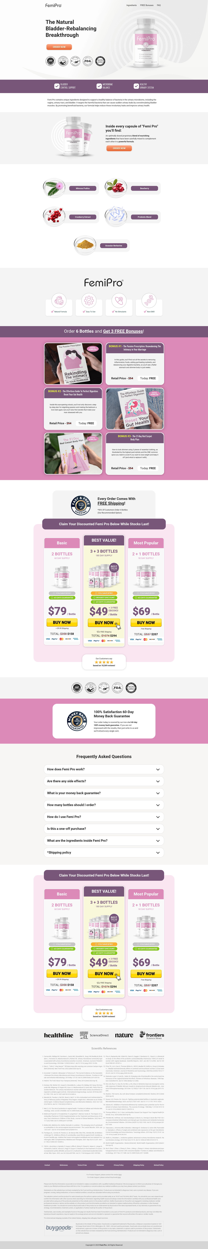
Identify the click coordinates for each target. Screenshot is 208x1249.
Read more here (102, 1218)
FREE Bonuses (147, 5)
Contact (47, 1165)
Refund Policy (158, 1165)
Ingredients (132, 5)
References (64, 1165)
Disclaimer (100, 1165)
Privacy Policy (119, 1165)
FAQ (159, 5)
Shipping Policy (138, 1165)
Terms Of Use (82, 1165)
